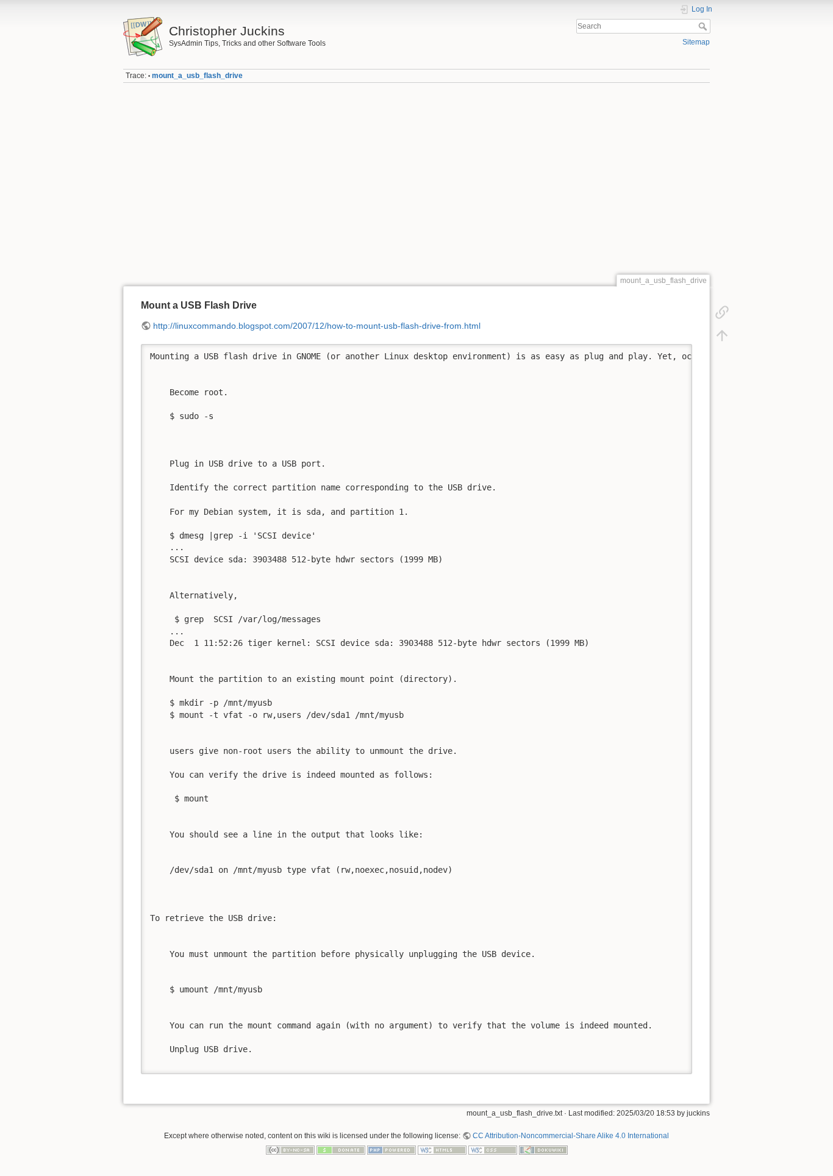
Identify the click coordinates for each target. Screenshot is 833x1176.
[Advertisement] (416, 178)
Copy (675, 353)
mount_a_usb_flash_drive (197, 75)
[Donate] (340, 1150)
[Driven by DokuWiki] (543, 1150)
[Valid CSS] (492, 1150)
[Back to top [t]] (722, 335)
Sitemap (696, 42)
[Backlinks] (722, 312)
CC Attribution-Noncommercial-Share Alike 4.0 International (571, 1135)
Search (704, 26)
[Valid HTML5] (442, 1150)
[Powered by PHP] (391, 1150)
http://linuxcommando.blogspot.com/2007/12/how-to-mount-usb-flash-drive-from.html (317, 326)
